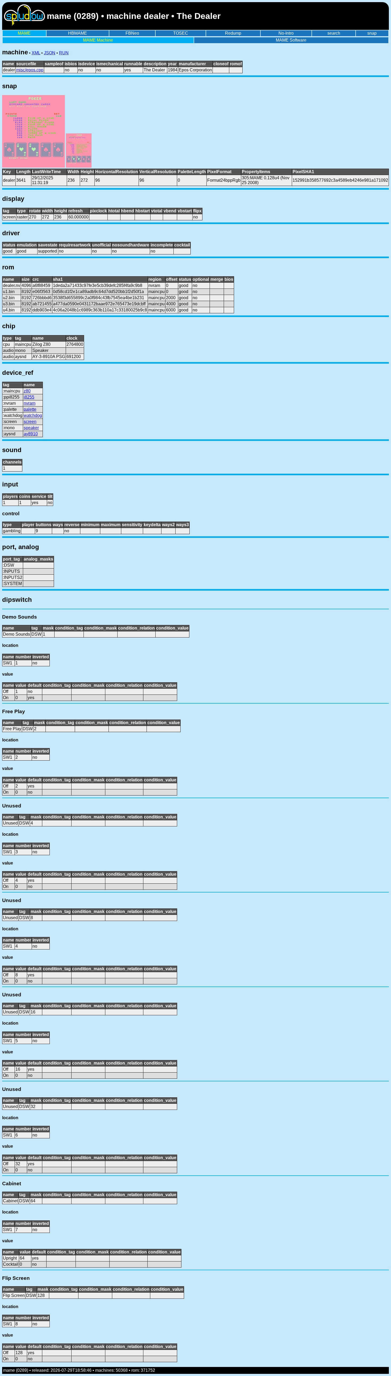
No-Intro (286, 33)
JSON (49, 53)
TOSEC (180, 33)
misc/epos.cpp (29, 70)
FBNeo (132, 33)
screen (30, 421)
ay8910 (31, 434)
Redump (233, 33)
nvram (29, 403)
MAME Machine (98, 40)
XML (36, 53)
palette (30, 409)
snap (372, 33)
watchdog (33, 415)
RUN (64, 53)
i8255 (29, 397)
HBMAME (77, 33)
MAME (24, 33)
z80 (27, 391)
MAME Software (291, 40)
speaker (31, 427)
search (333, 33)
